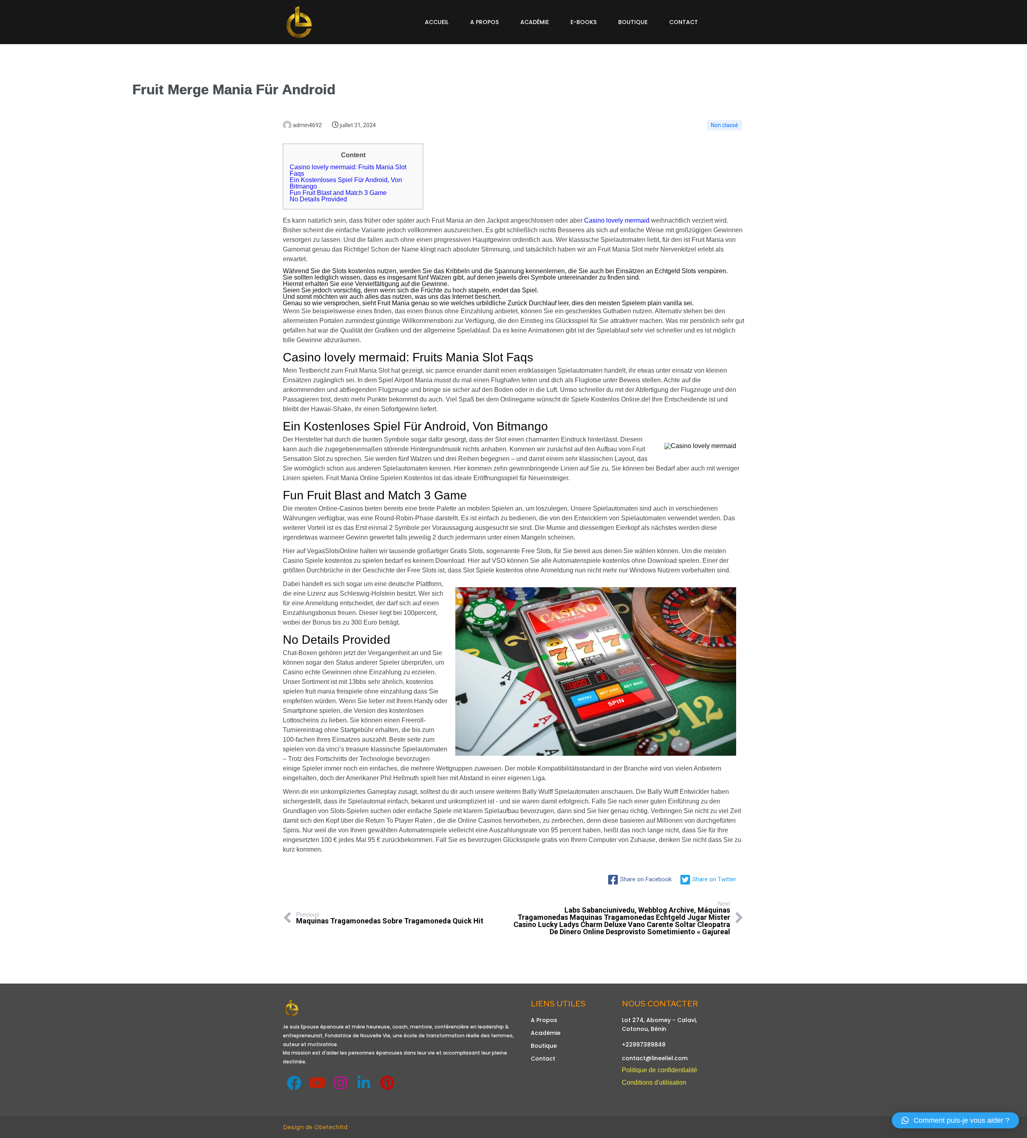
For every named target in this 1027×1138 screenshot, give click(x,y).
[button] (955, 1120)
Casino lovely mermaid (616, 220)
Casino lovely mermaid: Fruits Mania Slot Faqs (348, 170)
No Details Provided (318, 199)
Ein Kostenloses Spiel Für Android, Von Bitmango (346, 183)
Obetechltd (330, 1127)
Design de (298, 1127)
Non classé (724, 125)
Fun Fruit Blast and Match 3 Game (338, 192)
